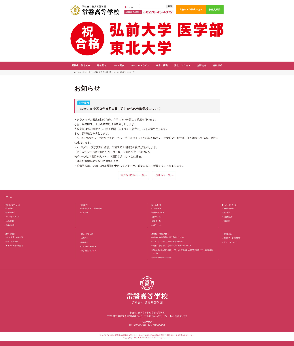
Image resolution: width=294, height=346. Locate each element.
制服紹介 (227, 221)
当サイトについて (230, 242)
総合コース (156, 221)
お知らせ (86, 72)
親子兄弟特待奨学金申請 (161, 257)
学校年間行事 (229, 208)
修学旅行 (227, 212)
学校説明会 (10, 212)
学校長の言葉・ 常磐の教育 (91, 208)
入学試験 (9, 208)
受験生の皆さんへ (81, 65)
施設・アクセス (182, 65)
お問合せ (202, 65)
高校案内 (101, 65)
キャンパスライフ (140, 65)
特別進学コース (158, 212)
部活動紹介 (228, 217)
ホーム (130, 7)
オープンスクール (12, 217)
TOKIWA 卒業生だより (14, 246)
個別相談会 (10, 225)
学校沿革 (84, 212)
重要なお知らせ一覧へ (134, 175)
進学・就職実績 (12, 241)
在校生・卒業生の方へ (191, 9)
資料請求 (217, 65)
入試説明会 (10, 221)
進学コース (156, 217)
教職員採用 (215, 9)
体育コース (156, 225)
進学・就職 (162, 65)
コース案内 (118, 65)
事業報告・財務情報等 (232, 238)
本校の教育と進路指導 (14, 237)
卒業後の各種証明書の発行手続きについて (168, 237)
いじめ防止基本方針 (88, 251)
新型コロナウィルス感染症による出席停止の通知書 (171, 246)
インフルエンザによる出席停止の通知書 (167, 241)
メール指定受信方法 (88, 246)
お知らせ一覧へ (164, 175)
